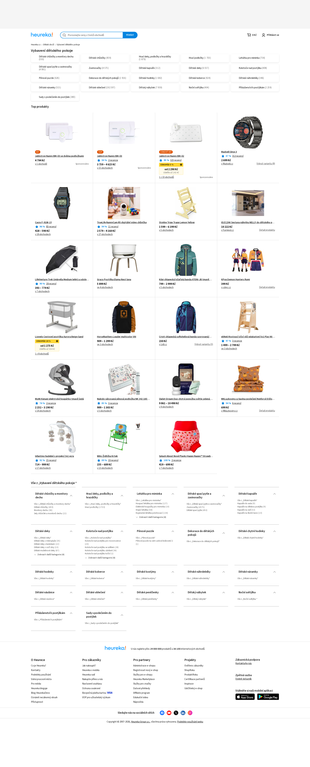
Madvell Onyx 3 (229, 152)
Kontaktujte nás (243, 663)
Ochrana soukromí (91, 688)
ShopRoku (189, 670)
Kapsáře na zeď (244, 509)
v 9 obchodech (166, 407)
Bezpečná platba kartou (94, 693)
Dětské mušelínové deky (44, 550)
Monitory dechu (41, 510)
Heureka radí (88, 674)
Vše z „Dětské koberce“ (95, 578)
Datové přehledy (141, 688)
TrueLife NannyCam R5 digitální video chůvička (122, 222)
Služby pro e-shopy (142, 674)
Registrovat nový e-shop (145, 670)
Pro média (36, 683)
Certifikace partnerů (194, 679)
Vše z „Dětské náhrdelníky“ (198, 578)
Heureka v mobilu (90, 670)
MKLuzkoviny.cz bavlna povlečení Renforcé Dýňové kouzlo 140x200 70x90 (248, 399)
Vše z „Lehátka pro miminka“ (148, 500)
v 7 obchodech (42, 291)
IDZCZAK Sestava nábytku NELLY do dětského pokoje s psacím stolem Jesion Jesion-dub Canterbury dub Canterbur (248, 222)
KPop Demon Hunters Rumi (235, 279)
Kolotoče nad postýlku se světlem (99, 547)
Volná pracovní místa (41, 679)
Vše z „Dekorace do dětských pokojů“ (203, 541)
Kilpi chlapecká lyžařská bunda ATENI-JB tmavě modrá (186, 279)
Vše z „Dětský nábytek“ (197, 599)
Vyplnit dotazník (243, 679)
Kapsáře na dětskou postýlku (250, 506)
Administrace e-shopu (144, 665)
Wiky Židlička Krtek (107, 456)
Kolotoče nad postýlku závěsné (98, 550)
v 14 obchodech (43, 411)
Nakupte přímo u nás (92, 679)
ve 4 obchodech (105, 287)
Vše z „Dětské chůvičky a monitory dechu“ (52, 504)
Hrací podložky (91, 507)
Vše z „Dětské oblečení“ (95, 599)
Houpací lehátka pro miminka (149, 503)
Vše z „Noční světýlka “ (247, 599)
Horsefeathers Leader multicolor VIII (116, 336)
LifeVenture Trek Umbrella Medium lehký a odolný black (62, 279)
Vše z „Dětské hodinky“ (44, 578)
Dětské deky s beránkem (44, 544)
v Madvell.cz (227, 164)
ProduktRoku (191, 674)
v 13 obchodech (105, 468)
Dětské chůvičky (41, 507)
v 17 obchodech (43, 468)
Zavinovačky (192, 507)
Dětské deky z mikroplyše (45, 540)
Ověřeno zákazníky (193, 665)
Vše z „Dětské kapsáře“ (247, 500)
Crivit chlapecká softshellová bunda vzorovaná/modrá (186, 336)
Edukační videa (140, 697)
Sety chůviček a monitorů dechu (48, 513)
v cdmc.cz (226, 287)
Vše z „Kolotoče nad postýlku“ (98, 537)
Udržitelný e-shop (193, 688)
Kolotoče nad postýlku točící (97, 553)
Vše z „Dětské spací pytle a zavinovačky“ (204, 504)
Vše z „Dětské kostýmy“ (146, 578)
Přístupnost (37, 702)
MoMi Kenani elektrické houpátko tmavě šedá (59, 399)
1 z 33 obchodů (166, 177)
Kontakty (35, 670)
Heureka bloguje (39, 688)
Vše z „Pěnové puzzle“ (145, 537)
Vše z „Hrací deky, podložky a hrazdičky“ (103, 504)
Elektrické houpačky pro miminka (150, 506)
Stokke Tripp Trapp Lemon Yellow (177, 222)
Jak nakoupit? (89, 665)
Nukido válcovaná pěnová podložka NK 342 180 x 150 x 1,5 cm (124, 399)
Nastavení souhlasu (92, 683)
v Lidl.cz (163, 344)
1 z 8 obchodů (42, 354)
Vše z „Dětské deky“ (42, 537)
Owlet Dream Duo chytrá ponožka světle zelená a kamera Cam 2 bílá (186, 399)
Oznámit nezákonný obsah (44, 697)
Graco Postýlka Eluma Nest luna (114, 279)
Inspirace (189, 683)
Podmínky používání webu (190, 721)
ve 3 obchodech (105, 344)
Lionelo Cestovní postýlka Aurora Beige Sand (59, 336)
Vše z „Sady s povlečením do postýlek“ (102, 623)
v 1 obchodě (41, 164)
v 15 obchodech (105, 168)
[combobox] (91, 35)
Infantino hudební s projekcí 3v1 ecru (54, 456)
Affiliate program (141, 693)
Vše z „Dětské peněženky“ (147, 599)
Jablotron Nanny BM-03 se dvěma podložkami (59, 156)
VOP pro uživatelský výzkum (96, 697)
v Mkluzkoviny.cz (229, 411)
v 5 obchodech (166, 230)
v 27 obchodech (105, 234)
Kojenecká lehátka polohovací (149, 513)
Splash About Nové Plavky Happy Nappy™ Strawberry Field (186, 456)
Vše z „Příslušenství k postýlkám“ (48, 619)
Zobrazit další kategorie (151, 517)
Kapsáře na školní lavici (248, 513)
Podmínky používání (41, 674)
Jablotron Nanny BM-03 (109, 156)
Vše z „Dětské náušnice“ (44, 599)
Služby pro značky (142, 683)
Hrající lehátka (142, 509)
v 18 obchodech (43, 234)
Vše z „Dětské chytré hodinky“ (251, 537)
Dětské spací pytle (194, 510)
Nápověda (138, 702)
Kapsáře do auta (245, 503)
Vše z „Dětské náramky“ (248, 578)
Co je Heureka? (38, 665)
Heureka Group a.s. (140, 721)
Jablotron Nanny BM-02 (171, 156)
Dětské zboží (48, 44)
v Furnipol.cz (227, 230)
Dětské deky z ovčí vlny (44, 547)
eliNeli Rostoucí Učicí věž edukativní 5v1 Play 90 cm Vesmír (248, 336)
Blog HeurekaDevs (40, 693)
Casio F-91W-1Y (43, 222)
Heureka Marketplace (144, 679)
